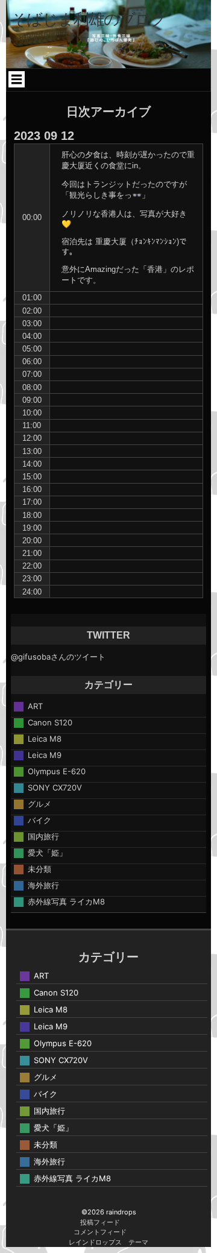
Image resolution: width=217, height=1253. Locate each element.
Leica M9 (44, 755)
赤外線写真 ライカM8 (66, 901)
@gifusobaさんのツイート (58, 656)
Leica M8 (44, 738)
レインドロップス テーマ (108, 1242)
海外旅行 (43, 885)
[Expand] (17, 79)
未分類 (39, 869)
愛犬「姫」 (47, 852)
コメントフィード (100, 1232)
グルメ (39, 804)
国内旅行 (43, 836)
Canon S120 (50, 722)
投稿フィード (100, 1222)
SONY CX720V (55, 787)
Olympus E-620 (57, 771)
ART (35, 706)
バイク (39, 820)
